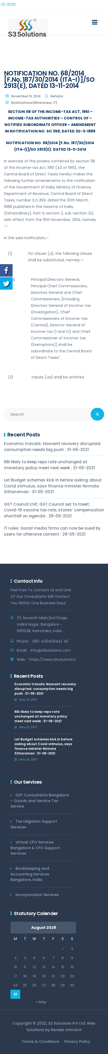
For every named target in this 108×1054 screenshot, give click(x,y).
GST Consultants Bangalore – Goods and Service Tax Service (39, 800)
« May (41, 1002)
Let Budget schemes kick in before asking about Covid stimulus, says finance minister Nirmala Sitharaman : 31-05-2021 (53, 485)
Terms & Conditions (41, 1041)
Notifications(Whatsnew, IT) (34, 102)
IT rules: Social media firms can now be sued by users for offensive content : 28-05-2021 (52, 531)
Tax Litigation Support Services (33, 824)
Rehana (57, 96)
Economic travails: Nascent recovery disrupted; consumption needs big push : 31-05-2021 (52, 446)
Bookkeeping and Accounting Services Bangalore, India (29, 874)
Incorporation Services (37, 894)
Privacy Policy (77, 1041)
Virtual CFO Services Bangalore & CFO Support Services (35, 848)
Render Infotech (66, 1029)
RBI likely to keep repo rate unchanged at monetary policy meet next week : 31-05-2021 (49, 465)
